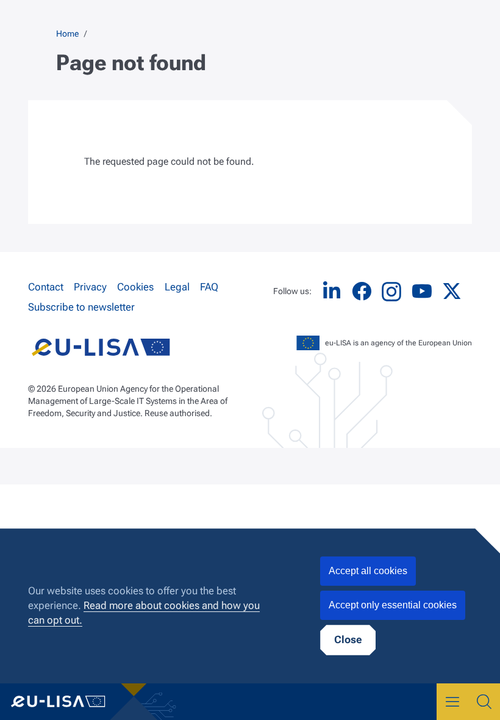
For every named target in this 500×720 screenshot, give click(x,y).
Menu (452, 701)
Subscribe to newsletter (81, 307)
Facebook (361, 291)
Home (67, 33)
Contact (45, 287)
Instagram (391, 291)
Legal (177, 287)
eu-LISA (67, 701)
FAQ (209, 287)
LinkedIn (331, 291)
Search (484, 701)
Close (348, 639)
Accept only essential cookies (393, 605)
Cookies (135, 287)
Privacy (90, 287)
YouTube (422, 291)
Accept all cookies (368, 571)
